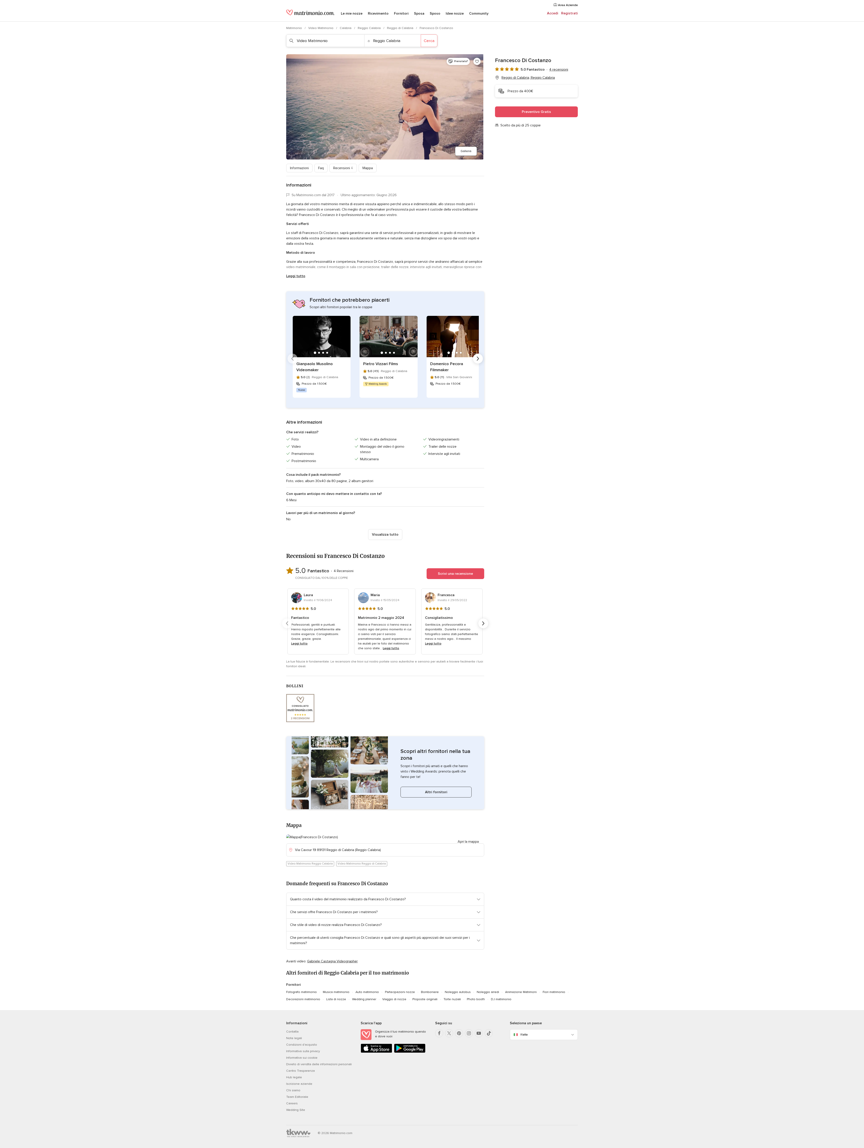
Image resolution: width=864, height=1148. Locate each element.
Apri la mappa (468, 841)
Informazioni (299, 168)
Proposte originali (424, 999)
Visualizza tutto (385, 534)
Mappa (367, 168)
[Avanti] (478, 359)
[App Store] (376, 1052)
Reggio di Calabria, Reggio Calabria (528, 77)
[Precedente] (292, 359)
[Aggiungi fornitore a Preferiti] (477, 61)
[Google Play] (409, 1052)
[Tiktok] (489, 1033)
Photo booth (476, 999)
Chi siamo (293, 1090)
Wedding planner (364, 999)
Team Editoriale (297, 1097)
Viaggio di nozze (394, 999)
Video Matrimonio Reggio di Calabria (362, 863)
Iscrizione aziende (299, 1084)
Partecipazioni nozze (400, 992)
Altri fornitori (436, 792)
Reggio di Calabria (400, 28)
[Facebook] (439, 1033)
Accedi (552, 13)
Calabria (346, 28)
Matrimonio (294, 28)
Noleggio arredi (488, 992)
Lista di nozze (336, 999)
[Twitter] (449, 1033)
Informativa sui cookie (301, 1058)
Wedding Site (295, 1110)
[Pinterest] (459, 1033)
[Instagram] (469, 1033)
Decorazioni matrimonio (303, 999)
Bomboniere (430, 992)
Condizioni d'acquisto (301, 1045)
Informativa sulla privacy (303, 1051)
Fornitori (401, 13)
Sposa (419, 13)
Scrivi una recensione (455, 573)
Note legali (294, 1038)
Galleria (466, 151)
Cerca (429, 40)
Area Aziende (567, 5)
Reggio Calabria (370, 28)
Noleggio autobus (458, 992)
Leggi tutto (295, 276)
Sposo (435, 13)
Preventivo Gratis (536, 112)
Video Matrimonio (321, 28)
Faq (321, 168)
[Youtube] (479, 1033)
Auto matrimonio (367, 992)
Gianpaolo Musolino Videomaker (314, 366)
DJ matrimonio (501, 999)
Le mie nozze (351, 13)
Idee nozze (455, 13)
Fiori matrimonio (554, 992)
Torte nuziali (452, 999)
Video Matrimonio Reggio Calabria (310, 863)
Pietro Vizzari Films (380, 363)
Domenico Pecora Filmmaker (446, 366)
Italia (524, 1034)
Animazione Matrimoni (521, 992)
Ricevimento (378, 13)
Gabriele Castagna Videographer (332, 961)
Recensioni (343, 168)
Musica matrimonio (336, 992)
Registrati (569, 13)
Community (478, 13)
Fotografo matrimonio (301, 992)
